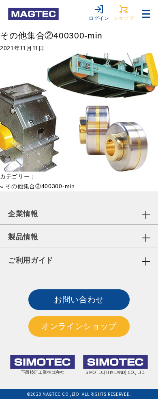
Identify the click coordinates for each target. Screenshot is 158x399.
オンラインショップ (79, 326)
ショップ (123, 18)
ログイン (99, 18)
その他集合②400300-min (51, 35)
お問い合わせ (79, 299)
